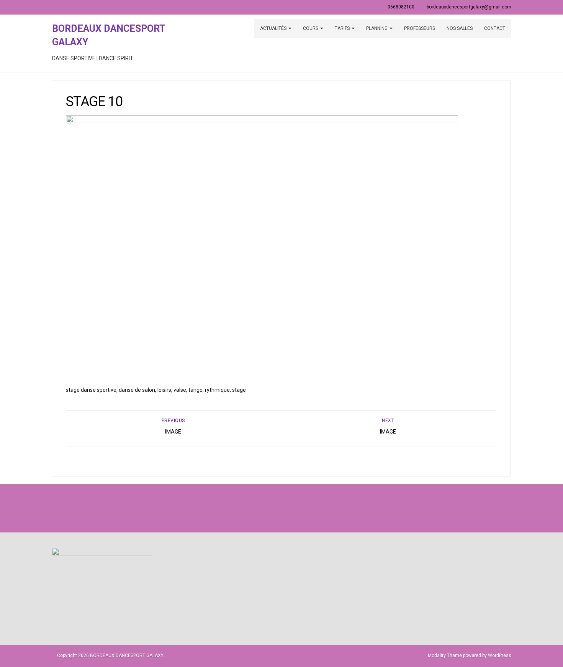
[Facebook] (264, 508)
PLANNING (377, 28)
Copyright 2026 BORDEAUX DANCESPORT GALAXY (110, 655)
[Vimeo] (298, 508)
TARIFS (343, 28)
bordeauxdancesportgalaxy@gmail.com (469, 7)
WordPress (499, 655)
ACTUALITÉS (274, 28)
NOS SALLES (460, 28)
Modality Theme (445, 655)
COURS (311, 28)
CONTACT (494, 28)
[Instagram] (281, 508)
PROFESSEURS (419, 28)
